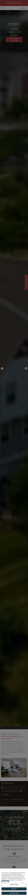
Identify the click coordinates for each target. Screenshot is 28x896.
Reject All (14, 888)
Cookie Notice (5, 881)
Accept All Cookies (14, 893)
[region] (14, 882)
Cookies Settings (14, 884)
